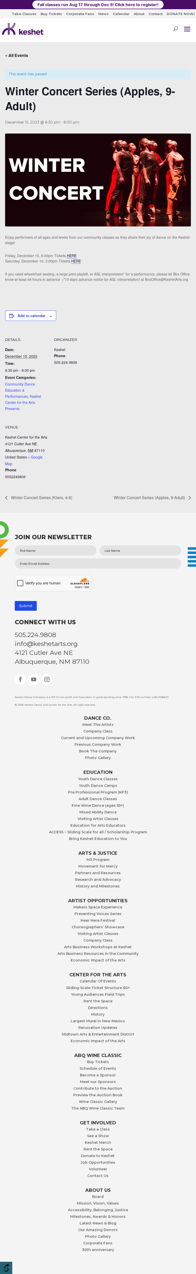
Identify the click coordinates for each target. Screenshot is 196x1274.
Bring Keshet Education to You (98, 839)
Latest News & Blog (98, 1223)
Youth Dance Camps (98, 786)
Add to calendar (31, 315)
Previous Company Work (98, 745)
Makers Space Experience (98, 907)
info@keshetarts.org (46, 643)
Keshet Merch (98, 1143)
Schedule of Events (98, 1069)
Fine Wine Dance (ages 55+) (98, 806)
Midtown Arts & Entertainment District (98, 1034)
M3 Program (98, 860)
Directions (98, 1008)
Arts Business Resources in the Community (98, 954)
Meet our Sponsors (98, 1082)
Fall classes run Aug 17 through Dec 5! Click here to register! (98, 4)
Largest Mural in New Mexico (98, 1021)
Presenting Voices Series (98, 914)
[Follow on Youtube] (33, 679)
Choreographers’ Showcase (98, 927)
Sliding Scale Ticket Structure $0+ (98, 988)
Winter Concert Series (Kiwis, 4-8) (41, 497)
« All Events (16, 55)
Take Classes (24, 14)
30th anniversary (98, 1250)
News (103, 14)
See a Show (98, 1136)
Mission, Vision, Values (98, 1203)
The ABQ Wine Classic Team (98, 1109)
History (98, 1015)
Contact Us (97, 1176)
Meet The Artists (98, 725)
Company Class (98, 731)
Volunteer (98, 1169)
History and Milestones (98, 886)
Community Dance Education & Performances (20, 390)
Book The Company (98, 751)
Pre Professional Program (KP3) (98, 792)
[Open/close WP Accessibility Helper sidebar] (6, 1268)
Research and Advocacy (98, 880)
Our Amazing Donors (98, 1230)
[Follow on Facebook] (20, 679)
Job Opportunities (98, 1163)
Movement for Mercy (98, 866)
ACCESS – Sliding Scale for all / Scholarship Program (98, 832)
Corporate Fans (80, 14)
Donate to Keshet (98, 1156)
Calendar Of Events (98, 981)
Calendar (121, 14)
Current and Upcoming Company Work (98, 738)
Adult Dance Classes (98, 799)
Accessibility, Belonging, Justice (98, 1210)
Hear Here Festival (98, 921)
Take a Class (98, 1129)
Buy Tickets (51, 14)
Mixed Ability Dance (98, 812)
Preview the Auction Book (97, 1095)
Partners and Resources (98, 873)
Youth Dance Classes (98, 779)
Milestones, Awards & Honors (98, 1217)
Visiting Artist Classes (98, 819)
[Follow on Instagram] (47, 679)
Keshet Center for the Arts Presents (23, 402)
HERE (72, 255)
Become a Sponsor (98, 1075)
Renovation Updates (97, 1028)
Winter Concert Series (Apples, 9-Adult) (150, 497)
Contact (156, 14)
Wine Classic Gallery (98, 1102)
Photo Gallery (98, 758)
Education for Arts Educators (98, 826)
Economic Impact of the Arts (98, 960)
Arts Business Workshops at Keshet (98, 947)
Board (98, 1197)
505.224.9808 (35, 635)
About (139, 14)
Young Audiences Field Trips (98, 995)
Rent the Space (98, 1001)
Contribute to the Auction (98, 1089)
